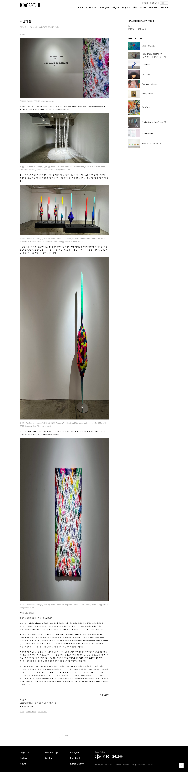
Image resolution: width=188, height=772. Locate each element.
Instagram (75, 752)
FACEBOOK (42, 711)
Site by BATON (147, 764)
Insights (115, 7)
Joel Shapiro (146, 65)
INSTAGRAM (31, 711)
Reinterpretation (148, 133)
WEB (22, 711)
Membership (51, 752)
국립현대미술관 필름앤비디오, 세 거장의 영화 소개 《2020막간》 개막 (154, 55)
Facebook (75, 758)
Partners (153, 7)
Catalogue (104, 7)
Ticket (143, 7)
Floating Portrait (147, 94)
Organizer (25, 752)
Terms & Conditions (122, 764)
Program (126, 7)
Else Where (146, 107)
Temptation (146, 74)
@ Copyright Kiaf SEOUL (104, 764)
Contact (164, 7)
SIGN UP (153, 3)
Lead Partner (100, 752)
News (23, 763)
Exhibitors (91, 7)
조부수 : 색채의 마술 (148, 46)
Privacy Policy (136, 764)
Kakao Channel (77, 763)
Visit (135, 7)
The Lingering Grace (149, 84)
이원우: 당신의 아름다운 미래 (152, 144)
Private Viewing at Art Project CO (154, 122)
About (80, 7)
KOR (163, 3)
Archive (24, 758)
